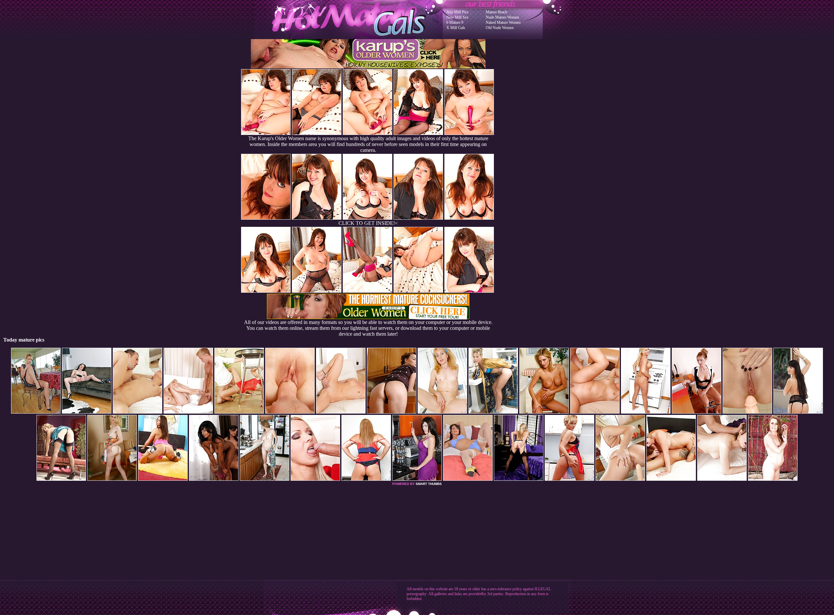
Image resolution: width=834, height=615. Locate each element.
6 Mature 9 (454, 22)
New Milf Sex (457, 17)
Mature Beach (496, 12)
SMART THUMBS (429, 484)
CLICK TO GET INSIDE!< (368, 223)
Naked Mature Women (503, 22)
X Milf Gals (455, 27)
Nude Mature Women (502, 17)
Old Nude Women (500, 27)
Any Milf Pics (457, 12)
